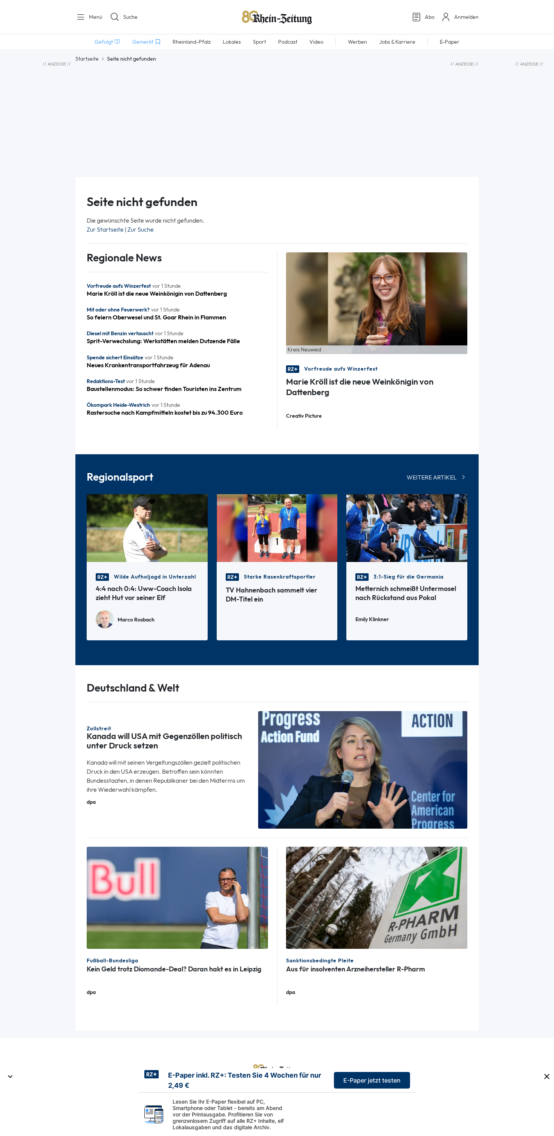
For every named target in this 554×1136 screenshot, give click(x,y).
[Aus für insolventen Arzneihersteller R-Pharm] (376, 897)
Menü (95, 17)
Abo (430, 17)
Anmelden (466, 17)
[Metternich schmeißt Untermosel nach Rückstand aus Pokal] (406, 527)
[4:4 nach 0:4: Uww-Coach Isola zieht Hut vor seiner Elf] (147, 527)
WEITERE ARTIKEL (432, 477)
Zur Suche (140, 230)
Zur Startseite (105, 230)
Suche (130, 17)
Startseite (87, 58)
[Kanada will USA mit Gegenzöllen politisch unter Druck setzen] (363, 769)
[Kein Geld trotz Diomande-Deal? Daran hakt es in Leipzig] (177, 897)
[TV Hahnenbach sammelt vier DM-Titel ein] (277, 527)
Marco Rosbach (136, 619)
